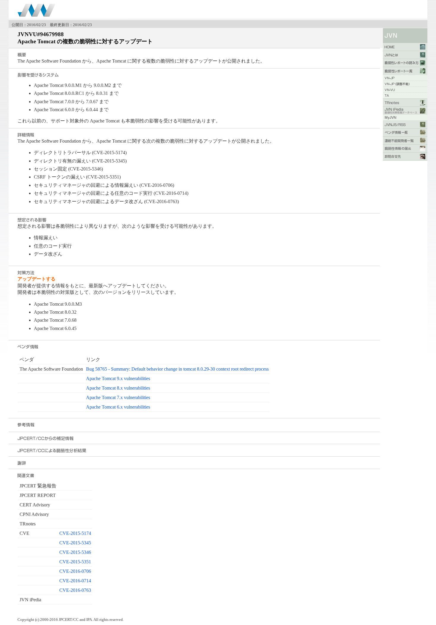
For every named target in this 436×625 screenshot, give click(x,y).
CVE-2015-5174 (75, 533)
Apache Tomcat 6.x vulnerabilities (118, 406)
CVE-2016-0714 (75, 580)
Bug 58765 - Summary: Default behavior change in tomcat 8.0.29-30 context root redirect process (177, 369)
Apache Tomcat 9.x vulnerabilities (118, 378)
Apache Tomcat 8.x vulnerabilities (118, 387)
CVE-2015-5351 (75, 561)
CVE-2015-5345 (75, 542)
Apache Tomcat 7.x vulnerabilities (118, 397)
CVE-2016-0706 (75, 571)
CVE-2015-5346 (75, 552)
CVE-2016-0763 (75, 590)
